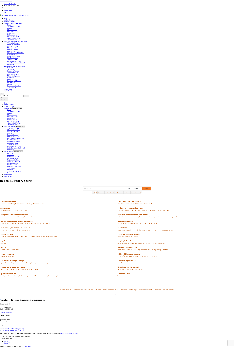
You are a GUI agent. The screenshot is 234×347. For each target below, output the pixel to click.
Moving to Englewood (13, 76)
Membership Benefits (13, 56)
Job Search (10, 69)
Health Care (122, 228)
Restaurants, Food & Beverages (12, 267)
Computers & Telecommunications (14, 215)
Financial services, (130, 223)
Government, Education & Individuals (15, 228)
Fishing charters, (43, 276)
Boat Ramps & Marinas (14, 81)
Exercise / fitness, (151, 230)
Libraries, (23, 230)
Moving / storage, (31, 263)
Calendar (10, 28)
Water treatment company (148, 256)
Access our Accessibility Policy (69, 333)
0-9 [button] (94, 192)
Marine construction (12, 250)
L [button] (115, 192)
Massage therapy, (156, 250)
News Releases (77, 290)
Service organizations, (21, 223)
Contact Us (10, 64)
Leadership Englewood (14, 61)
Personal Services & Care (127, 247)
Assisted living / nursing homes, (140, 250)
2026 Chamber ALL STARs (15, 53)
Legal (2, 241)
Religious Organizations (126, 261)
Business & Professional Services (130, 208)
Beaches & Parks (12, 79)
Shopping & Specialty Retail (128, 267)
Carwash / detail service (20, 210)
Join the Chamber (12, 59)
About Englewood (12, 72)
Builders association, (35, 223)
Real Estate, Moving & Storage (12, 261)
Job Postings (133, 290)
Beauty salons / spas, (124, 250)
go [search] (147, 188)
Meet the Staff (11, 48)
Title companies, (43, 263)
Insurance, (120, 223)
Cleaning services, (6, 237)
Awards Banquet (12, 40)
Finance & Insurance (125, 221)
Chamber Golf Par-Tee (13, 38)
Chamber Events (12, 30)
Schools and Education (14, 86)
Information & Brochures (153, 290)
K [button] (113, 192)
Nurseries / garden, (47, 237)
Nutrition (165, 250)
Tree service (134, 237)
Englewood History (13, 74)
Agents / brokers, (5, 263)
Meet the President (12, 46)
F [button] (105, 192)
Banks (155, 223)
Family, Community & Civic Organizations (16, 221)
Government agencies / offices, (10, 230)
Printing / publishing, (26, 204)
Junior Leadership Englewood (16, 63)
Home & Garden (6, 234)
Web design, (36, 204)
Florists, (138, 269)
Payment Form (8, 91)
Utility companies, (134, 256)
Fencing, (38, 237)
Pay (5, 12)
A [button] (96, 192)
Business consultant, (123, 210)
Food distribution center (30, 269)
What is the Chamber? (13, 43)
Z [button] (140, 192)
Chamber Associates (13, 51)
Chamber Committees (13, 44)
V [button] (133, 192)
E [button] (103, 192)
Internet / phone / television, (21, 217)
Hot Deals (10, 67)
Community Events (12, 31)
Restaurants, (4, 269)
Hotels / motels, (145, 243)
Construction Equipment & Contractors (132, 215)
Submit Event (11, 33)
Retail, (119, 269)
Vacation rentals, (134, 243)
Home (5, 18)
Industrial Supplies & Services (128, 234)
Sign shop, (125, 269)
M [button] (117, 192)
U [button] (131, 192)
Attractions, (120, 204)
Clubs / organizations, (7, 223)
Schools (29, 230)
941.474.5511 (10, 4)
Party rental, (132, 269)
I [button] (110, 192)
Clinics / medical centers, (137, 230)
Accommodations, (123, 243)
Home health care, (162, 230)
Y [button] (138, 192)
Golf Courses (11, 82)
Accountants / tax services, (139, 210)
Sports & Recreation (8, 274)
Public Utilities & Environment (128, 254)
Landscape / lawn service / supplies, (23, 237)
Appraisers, (151, 210)
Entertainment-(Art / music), (133, 204)
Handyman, (172, 217)
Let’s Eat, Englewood (13, 36)
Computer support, (6, 217)
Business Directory (65, 290)
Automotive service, (6, 210)
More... (43, 204)
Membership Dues (12, 58)
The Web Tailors (26, 346)
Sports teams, (52, 276)
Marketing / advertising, (7, 204)
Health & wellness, (123, 230)
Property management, (18, 263)
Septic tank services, (123, 237)
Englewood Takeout (13, 71)
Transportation (11, 87)
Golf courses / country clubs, (28, 276)
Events (14, 23)
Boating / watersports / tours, (9, 276)
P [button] (122, 192)
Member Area (8, 10)
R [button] (126, 192)
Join (9, 20)
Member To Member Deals (110, 290)
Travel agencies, (155, 243)
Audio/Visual (35, 217)
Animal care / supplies (7, 256)
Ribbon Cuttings (12, 35)
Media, (17, 204)
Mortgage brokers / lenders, (144, 223)
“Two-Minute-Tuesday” (14, 26)
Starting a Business (12, 77)
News (9, 25)
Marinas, (2, 250)
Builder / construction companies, (128, 217)
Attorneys (3, 243)
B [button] (98, 192)
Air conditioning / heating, (147, 217)
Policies (6, 341)
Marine (3, 247)
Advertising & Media (8, 201)
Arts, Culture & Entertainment (129, 201)
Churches (10, 84)
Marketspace (123, 290)
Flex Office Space (12, 54)
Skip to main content (6, 1)
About (15, 41)
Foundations (46, 223)
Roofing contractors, (162, 217)
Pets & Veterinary (7, 254)
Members (9, 21)
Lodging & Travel (124, 241)
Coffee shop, (19, 269)
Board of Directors (12, 49)
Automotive (5, 208)
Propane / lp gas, (122, 256)
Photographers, (160, 210)
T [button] (129, 192)
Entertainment (147, 204)
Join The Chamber (168, 290)
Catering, (11, 269)
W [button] (135, 192)
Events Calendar (88, 290)
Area (14, 66)
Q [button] (124, 192)
